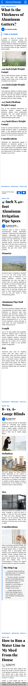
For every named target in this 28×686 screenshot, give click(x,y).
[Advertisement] (14, 170)
